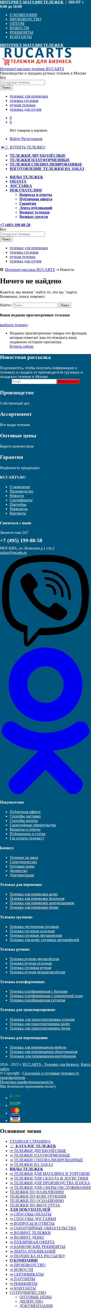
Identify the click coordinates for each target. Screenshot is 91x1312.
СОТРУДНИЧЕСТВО (28, 1292)
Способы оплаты (24, 820)
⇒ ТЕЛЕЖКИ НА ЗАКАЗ (31, 1164)
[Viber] (45, 645)
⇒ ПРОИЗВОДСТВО (27, 1265)
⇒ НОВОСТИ (21, 1270)
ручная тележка (22, 105)
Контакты (18, 513)
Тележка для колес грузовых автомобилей (44, 940)
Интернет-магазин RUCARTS (30, 270)
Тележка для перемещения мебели (38, 1047)
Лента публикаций (35, 208)
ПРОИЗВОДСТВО (25, 19)
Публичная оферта (35, 199)
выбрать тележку (14, 325)
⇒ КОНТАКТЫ (23, 1288)
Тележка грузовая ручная (30, 968)
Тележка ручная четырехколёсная (37, 972)
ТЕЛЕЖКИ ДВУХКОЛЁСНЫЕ (38, 155)
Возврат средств (33, 217)
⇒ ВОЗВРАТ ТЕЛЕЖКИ (30, 1233)
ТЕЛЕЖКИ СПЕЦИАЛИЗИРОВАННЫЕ (46, 164)
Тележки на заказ (24, 857)
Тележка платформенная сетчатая (37, 1000)
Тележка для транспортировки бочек (40, 1028)
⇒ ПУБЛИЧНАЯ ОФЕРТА (32, 1242)
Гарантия (27, 203)
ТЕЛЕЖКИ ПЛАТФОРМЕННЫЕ (40, 160)
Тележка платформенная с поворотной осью (46, 996)
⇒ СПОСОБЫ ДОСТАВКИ (33, 1219)
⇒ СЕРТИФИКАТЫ (27, 1274)
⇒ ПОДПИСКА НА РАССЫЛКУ (37, 1256)
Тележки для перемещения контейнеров (43, 1056)
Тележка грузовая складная (32, 931)
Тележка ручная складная (31, 963)
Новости (17, 496)
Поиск (6, 87)
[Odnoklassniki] (45, 793)
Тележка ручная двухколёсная (34, 959)
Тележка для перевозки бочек (34, 907)
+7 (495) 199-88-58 (15, 225)
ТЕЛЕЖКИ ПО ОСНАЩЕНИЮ (37, 1201)
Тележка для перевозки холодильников (42, 903)
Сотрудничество (23, 862)
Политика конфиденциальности (26, 1082)
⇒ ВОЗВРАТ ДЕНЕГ (27, 1237)
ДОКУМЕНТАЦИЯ (36, 1306)
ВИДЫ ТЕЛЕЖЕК (26, 177)
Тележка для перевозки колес (34, 894)
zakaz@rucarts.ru (13, 552)
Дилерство (18, 871)
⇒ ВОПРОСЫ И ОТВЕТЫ (32, 1223)
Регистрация (31, 139)
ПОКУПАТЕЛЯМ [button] (26, 190)
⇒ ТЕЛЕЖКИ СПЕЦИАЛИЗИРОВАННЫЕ (46, 1160)
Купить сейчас (22, 346)
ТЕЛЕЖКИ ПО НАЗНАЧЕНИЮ (37, 1192)
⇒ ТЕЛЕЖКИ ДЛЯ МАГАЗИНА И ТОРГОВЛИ (50, 1174)
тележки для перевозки (29, 96)
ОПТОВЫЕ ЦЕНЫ (35, 1297)
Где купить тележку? (27, 838)
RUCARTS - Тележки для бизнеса (51, 1064)
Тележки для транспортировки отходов (42, 1019)
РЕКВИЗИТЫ (21, 32)
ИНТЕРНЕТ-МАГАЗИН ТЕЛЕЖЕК (32, 2)
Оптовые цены (22, 866)
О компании (20, 487)
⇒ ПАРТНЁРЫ (22, 1279)
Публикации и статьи (28, 834)
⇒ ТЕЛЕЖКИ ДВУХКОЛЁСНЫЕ (38, 1151)
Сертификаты (21, 500)
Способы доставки (25, 816)
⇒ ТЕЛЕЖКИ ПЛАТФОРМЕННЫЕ (40, 1155)
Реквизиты (19, 509)
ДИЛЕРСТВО (31, 1301)
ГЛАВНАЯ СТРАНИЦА (30, 1141)
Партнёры (18, 504)
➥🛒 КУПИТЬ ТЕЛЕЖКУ (23, 147)
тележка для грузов (25, 109)
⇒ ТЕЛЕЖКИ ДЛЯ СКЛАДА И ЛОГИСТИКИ (49, 1178)
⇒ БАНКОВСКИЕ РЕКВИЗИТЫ (37, 1247)
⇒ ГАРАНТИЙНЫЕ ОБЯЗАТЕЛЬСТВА (43, 1228)
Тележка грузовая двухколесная (36, 935)
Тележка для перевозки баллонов (37, 898)
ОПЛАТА (18, 181)
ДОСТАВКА (21, 186)
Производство (21, 491)
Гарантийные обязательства (33, 825)
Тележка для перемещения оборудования (43, 1052)
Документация (22, 875)
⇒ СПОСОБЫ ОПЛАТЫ (30, 1214)
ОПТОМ (17, 24)
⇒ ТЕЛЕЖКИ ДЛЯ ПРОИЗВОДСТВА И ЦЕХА (50, 1183)
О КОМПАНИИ (23, 15)
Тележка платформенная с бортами (39, 991)
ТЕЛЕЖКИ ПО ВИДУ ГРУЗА (35, 1205)
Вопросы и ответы (35, 195)
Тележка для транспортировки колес (40, 1024)
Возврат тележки (34, 212)
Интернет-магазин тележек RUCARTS (32, 69)
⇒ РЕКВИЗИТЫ (23, 1283)
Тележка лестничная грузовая (34, 927)
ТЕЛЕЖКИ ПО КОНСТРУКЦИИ (38, 1196)
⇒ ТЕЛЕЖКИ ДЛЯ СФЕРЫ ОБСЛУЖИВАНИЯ (50, 1187)
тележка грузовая (24, 100)
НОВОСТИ (19, 28)
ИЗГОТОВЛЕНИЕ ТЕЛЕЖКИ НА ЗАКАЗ (47, 169)
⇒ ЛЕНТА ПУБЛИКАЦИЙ (33, 1251)
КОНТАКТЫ (21, 37)
